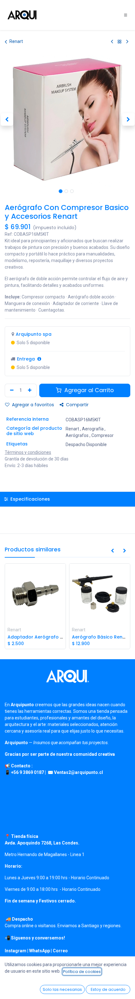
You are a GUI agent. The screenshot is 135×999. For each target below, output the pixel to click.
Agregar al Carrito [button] (88, 390)
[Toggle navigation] (125, 15)
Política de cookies (82, 971)
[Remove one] (11, 390)
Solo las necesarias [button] (62, 989)
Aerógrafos (77, 435)
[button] (7, 119)
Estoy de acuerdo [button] (108, 989)
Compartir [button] (77, 405)
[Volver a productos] (119, 41)
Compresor (102, 435)
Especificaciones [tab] (29, 499)
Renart (16, 41)
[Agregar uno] (30, 390)
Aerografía (93, 428)
